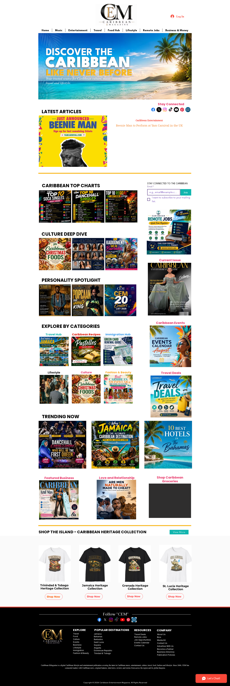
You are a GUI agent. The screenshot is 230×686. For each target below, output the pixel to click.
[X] (158, 109)
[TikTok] (170, 109)
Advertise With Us (165, 646)
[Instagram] (164, 109)
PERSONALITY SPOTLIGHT (71, 280)
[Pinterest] (182, 109)
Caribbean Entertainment (149, 120)
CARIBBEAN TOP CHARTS (71, 185)
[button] (170, 501)
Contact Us (162, 643)
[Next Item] (64, 351)
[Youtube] (176, 109)
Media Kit (161, 640)
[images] (187, 109)
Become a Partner (165, 649)
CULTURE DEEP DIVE (64, 234)
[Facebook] (153, 109)
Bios (159, 637)
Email (150, 186)
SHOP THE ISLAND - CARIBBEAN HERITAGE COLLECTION (92, 532)
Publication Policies (166, 655)
